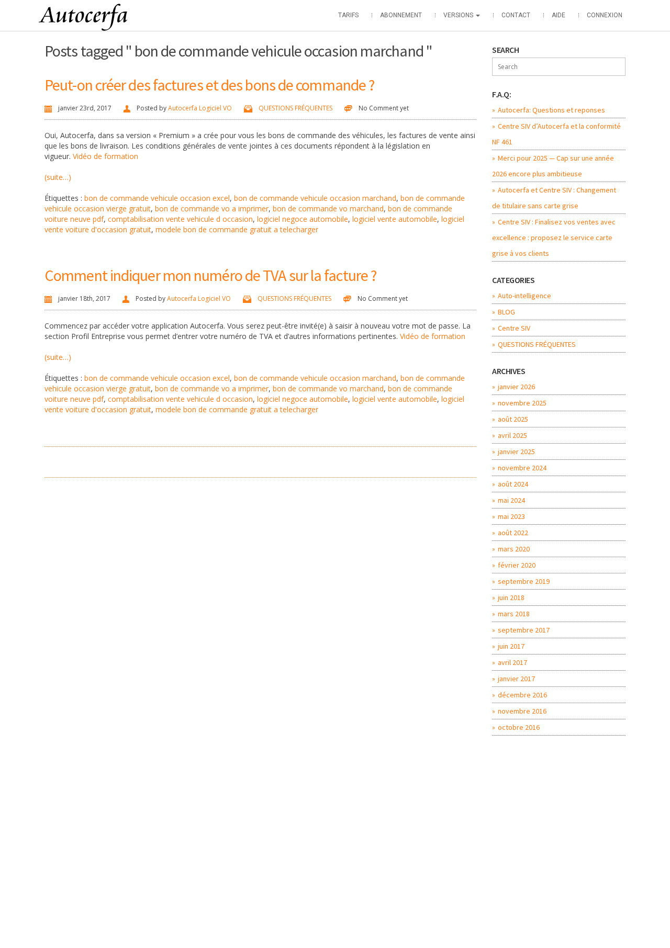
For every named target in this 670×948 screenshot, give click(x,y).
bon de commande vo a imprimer (212, 208)
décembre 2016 (522, 694)
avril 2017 (512, 662)
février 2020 (516, 565)
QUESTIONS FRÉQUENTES (295, 108)
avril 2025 (512, 435)
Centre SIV (514, 328)
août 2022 (513, 532)
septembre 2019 (524, 581)
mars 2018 (514, 613)
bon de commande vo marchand (328, 208)
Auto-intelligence (524, 295)
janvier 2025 (516, 451)
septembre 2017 (524, 630)
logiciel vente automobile (394, 219)
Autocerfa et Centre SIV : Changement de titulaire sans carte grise (554, 197)
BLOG (506, 312)
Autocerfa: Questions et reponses (551, 110)
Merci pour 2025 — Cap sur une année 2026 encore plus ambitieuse (553, 165)
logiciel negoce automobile (302, 219)
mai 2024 (511, 500)
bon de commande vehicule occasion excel (157, 198)
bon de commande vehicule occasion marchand (315, 198)
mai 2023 (511, 516)
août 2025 (513, 419)
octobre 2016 (519, 727)
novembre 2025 (522, 403)
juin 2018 (511, 597)
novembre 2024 (522, 467)
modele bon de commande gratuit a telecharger (236, 229)
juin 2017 (511, 646)
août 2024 (513, 484)
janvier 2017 (516, 678)
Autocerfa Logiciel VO (200, 108)
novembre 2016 (522, 711)
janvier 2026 (516, 386)
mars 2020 (514, 549)
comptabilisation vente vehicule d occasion (180, 219)
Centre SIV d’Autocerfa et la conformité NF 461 (556, 133)
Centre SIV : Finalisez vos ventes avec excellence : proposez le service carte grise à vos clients (554, 237)
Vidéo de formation (105, 156)
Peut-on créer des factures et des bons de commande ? (209, 85)
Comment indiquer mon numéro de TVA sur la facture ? (210, 275)
